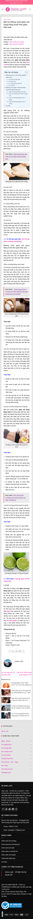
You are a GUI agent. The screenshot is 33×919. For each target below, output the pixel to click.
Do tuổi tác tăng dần (14, 79)
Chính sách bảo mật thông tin (10, 844)
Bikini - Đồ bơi (5, 741)
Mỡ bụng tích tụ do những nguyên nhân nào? (16, 76)
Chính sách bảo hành (7, 848)
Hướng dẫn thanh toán (8, 858)
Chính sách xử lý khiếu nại (9, 851)
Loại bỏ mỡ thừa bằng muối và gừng (17, 98)
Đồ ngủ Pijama (6, 755)
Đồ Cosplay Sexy (6, 751)
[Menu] (2, 9)
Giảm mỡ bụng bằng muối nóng (17, 91)
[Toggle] (31, 741)
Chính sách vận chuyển (8, 855)
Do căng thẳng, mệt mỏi (15, 83)
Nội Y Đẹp (4, 765)
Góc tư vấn (7, 19)
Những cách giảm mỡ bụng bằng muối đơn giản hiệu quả (16, 88)
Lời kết (8, 106)
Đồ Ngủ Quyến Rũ (7, 758)
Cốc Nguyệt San (6, 744)
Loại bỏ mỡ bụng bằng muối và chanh (17, 102)
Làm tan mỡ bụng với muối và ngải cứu (18, 94)
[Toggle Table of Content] (25, 72)
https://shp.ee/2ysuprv (17, 42)
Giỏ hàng (4, 862)
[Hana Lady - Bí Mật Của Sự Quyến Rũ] (16, 9)
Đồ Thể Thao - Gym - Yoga (9, 762)
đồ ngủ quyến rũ (13, 620)
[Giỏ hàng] (30, 9)
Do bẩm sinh (12, 81)
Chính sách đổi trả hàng (8, 841)
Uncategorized (6, 772)
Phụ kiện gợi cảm (6, 769)
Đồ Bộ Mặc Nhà (6, 748)
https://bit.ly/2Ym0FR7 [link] (16, 44)
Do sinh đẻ (12, 85)
